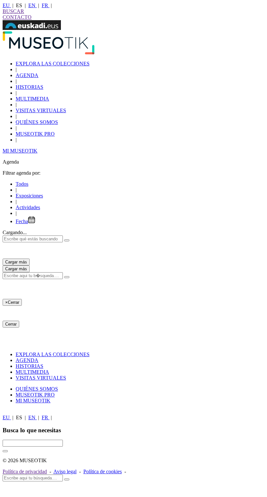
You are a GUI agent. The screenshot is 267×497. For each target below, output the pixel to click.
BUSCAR (13, 11)
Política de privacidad (25, 471)
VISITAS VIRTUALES (41, 110)
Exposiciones (29, 195)
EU (7, 5)
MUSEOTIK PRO (35, 134)
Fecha (22, 221)
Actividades (28, 207)
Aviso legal (65, 471)
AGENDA (27, 75)
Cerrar (11, 324)
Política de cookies (102, 471)
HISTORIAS (29, 87)
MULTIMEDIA (32, 98)
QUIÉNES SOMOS (37, 122)
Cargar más (16, 262)
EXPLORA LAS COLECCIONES (53, 63)
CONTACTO (17, 17)
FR (45, 5)
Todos (22, 184)
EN (32, 5)
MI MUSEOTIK (20, 151)
